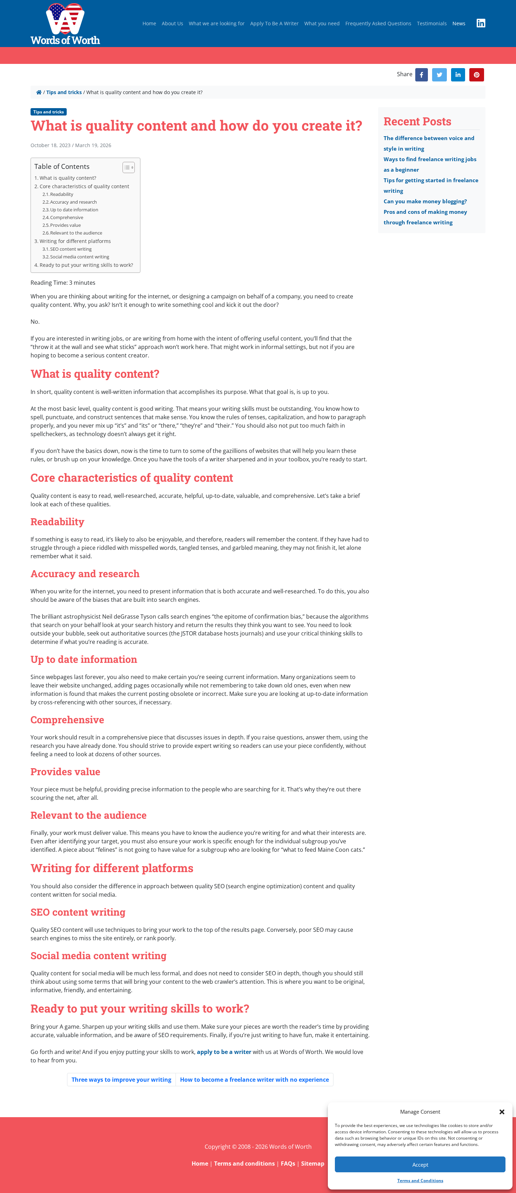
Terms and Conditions (420, 1181)
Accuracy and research (73, 202)
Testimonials (432, 23)
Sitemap (312, 1163)
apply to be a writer (224, 1052)
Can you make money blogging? (425, 201)
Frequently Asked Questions (378, 23)
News (458, 23)
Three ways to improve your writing (121, 1079)
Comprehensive (66, 217)
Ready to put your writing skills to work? (86, 265)
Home (149, 23)
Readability (61, 194)
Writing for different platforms (75, 241)
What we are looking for (217, 23)
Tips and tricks (64, 92)
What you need (322, 23)
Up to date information (74, 209)
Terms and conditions (244, 1163)
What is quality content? (68, 177)
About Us (172, 23)
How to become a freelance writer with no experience (254, 1079)
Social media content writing (79, 256)
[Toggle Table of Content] (125, 167)
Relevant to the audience (76, 233)
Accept (420, 1164)
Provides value (65, 225)
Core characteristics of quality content (84, 186)
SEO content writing (71, 249)
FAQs (288, 1163)
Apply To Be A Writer (274, 23)
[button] (501, 1111)
